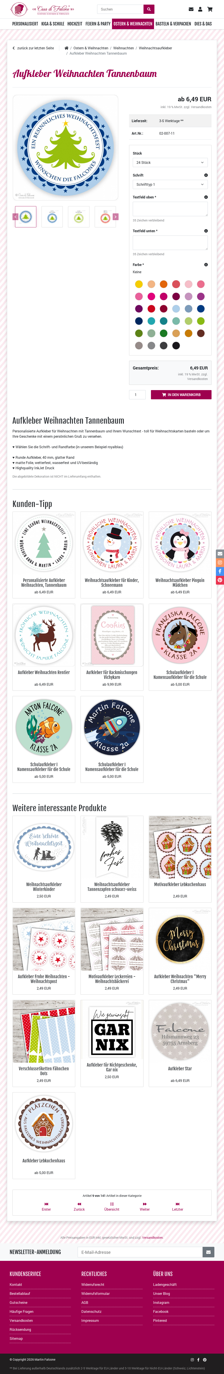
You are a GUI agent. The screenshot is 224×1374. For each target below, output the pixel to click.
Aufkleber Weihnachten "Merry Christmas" (180, 979)
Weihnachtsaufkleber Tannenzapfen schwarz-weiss (112, 887)
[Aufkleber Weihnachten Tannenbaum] (65, 148)
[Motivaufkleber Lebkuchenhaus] (180, 846)
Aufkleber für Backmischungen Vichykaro (111, 675)
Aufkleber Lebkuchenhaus (44, 1160)
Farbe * (138, 264)
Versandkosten (201, 107)
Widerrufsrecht (92, 1284)
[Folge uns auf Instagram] (192, 1359)
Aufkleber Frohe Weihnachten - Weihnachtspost (44, 979)
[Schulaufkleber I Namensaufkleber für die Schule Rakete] (112, 726)
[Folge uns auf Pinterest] (204, 1359)
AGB (84, 1302)
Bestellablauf (20, 1293)
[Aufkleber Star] (180, 1031)
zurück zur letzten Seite (35, 48)
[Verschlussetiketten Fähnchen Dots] (44, 1031)
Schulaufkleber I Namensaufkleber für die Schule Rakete (111, 769)
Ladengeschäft (165, 1284)
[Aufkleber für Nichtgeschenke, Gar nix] (112, 1029)
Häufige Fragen (21, 1311)
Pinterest (160, 1320)
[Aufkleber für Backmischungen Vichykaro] (112, 634)
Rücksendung (20, 1329)
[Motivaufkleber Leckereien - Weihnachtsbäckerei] (112, 939)
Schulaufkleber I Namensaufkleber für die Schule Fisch (43, 769)
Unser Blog (161, 1293)
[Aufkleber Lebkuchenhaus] (44, 1123)
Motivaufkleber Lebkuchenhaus (180, 884)
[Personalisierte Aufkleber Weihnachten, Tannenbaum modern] (44, 542)
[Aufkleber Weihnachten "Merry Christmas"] (180, 939)
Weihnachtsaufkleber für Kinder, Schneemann (112, 583)
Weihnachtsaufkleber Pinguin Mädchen (180, 583)
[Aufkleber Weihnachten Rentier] (44, 634)
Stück (137, 153)
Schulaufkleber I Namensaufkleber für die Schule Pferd (180, 677)
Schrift (138, 175)
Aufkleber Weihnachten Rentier (44, 672)
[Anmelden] (208, 1252)
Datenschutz (91, 1311)
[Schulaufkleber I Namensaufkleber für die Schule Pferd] (180, 634)
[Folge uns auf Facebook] (198, 1359)
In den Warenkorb (184, 394)
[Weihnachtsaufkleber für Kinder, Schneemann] (112, 542)
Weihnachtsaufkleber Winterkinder (44, 887)
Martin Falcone (45, 1359)
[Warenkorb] (209, 9)
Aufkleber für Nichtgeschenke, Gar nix (112, 1067)
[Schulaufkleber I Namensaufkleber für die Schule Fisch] (44, 726)
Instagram (161, 1302)
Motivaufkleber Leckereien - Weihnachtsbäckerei (112, 979)
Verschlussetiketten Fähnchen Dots (44, 1071)
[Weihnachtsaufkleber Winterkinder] (44, 846)
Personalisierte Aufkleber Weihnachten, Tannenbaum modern (43, 585)
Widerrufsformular (95, 1293)
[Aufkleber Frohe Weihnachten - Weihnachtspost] (44, 939)
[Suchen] (149, 9)
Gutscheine (18, 1302)
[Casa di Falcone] (42, 8)
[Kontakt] (220, 554)
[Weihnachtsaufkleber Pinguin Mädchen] (180, 542)
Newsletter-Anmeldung (35, 1252)
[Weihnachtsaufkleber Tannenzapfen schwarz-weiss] (112, 846)
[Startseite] (66, 48)
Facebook (160, 1311)
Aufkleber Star (180, 1068)
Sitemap (16, 1338)
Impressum (90, 1320)
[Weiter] (115, 216)
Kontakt (16, 1284)
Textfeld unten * (145, 230)
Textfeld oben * (144, 197)
